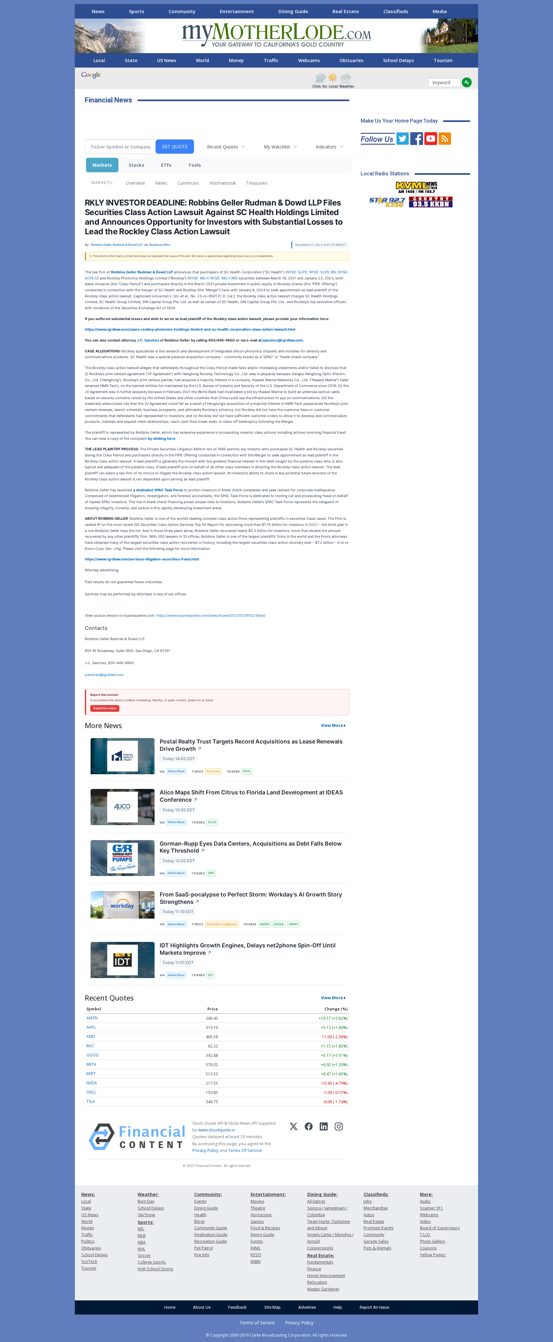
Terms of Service (257, 1323)
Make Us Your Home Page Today (399, 121)
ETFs (166, 165)
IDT (210, 975)
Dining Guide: (322, 1194)
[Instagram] (338, 1137)
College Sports (151, 1262)
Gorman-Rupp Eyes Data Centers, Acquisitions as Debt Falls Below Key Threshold (251, 847)
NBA (142, 1242)
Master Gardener (323, 1289)
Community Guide (210, 1228)
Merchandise (376, 1208)
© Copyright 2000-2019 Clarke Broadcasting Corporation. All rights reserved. (277, 1335)
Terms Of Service (245, 1150)
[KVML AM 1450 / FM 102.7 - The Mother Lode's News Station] (416, 185)
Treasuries (257, 183)
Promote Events (378, 1228)
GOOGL (279, 924)
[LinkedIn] (323, 1137)
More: (426, 1194)
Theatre (258, 1208)
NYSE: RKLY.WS (223, 278)
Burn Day (146, 1201)
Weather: (148, 1194)
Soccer (144, 1255)
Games (257, 1221)
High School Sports (155, 1269)
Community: (208, 1194)
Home (169, 1307)
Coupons (428, 1248)
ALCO (212, 822)
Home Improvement (326, 1275)
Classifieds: (376, 1194)
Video (425, 1221)
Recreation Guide (210, 1241)
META (91, 1064)
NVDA (91, 1083)
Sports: (146, 1222)
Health (200, 1214)
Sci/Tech (89, 1261)
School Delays (398, 60)
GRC (211, 873)
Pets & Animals (377, 1248)
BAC (90, 1046)
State (131, 60)
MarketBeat (176, 771)
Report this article (104, 708)
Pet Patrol (203, 1248)
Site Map (272, 1307)
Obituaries (351, 60)
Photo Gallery (432, 1241)
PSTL (247, 771)
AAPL (91, 1027)
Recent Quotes (222, 147)
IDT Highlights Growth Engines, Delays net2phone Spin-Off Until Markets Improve (248, 949)
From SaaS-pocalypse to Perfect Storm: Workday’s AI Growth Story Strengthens (251, 898)
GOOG (92, 1055)
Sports (136, 11)
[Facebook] (308, 1137)
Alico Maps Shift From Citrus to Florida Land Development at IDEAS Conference (251, 796)
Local (99, 60)
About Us (202, 1307)
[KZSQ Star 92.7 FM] (384, 200)
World (202, 60)
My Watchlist (277, 147)
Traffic (271, 60)
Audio (425, 1201)
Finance (314, 1269)
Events (200, 1201)
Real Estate (346, 11)
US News (166, 60)
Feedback (237, 1307)
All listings (316, 1201)
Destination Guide (211, 1234)
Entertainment (237, 11)
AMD (90, 1036)
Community (182, 11)
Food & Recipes (265, 1228)
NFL (141, 1229)
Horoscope (261, 1214)
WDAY (293, 924)
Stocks (136, 165)
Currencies (188, 183)
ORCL (91, 1092)
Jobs (368, 1201)
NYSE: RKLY (198, 278)
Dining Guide (293, 11)
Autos (369, 1214)
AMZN (264, 924)
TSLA (90, 1101)
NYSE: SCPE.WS (322, 272)
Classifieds (395, 11)
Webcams (309, 60)
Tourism (443, 60)
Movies (257, 1201)
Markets (102, 165)
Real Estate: (320, 1255)
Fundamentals (320, 1262)
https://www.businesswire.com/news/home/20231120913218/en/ (210, 615)
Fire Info (201, 1255)
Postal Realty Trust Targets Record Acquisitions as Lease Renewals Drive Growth (251, 745)
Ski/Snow (146, 1214)
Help (337, 1307)
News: (88, 1194)
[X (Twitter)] (293, 1137)
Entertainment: (268, 1194)
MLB (142, 1235)
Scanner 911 (431, 1208)
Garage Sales (376, 1241)
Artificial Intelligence (222, 924)
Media (440, 11)
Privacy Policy (205, 1150)
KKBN (255, 1261)
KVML (255, 1248)
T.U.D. (425, 1234)
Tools (194, 165)
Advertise (307, 1307)
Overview (135, 183)
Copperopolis (320, 1248)
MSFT (91, 1073)
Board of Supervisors (440, 1228)
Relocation (317, 1282)
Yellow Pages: (433, 1255)
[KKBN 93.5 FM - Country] (430, 200)
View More (332, 725)
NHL (141, 1249)
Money (236, 60)
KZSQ (256, 1255)
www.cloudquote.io (216, 1130)
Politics (87, 1241)
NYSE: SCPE (297, 272)
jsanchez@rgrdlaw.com (104, 674)
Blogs (199, 1221)
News (98, 11)
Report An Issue (374, 1307)
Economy (213, 771)
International (222, 183)
